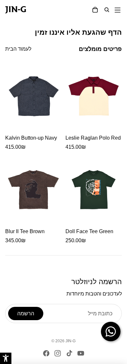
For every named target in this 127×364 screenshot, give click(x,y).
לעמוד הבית (18, 49)
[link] (11, 9)
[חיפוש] (107, 10)
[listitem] (33, 106)
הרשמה (25, 313)
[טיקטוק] (69, 353)
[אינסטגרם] (58, 353)
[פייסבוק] (46, 353)
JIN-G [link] (70, 341)
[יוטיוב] (81, 353)
